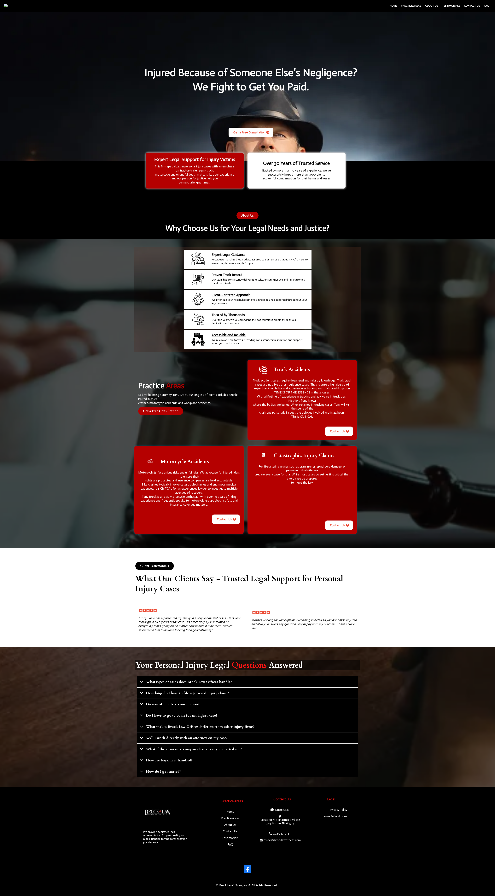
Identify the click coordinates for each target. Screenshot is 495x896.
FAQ (486, 5)
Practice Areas (411, 5)
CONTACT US (472, 5)
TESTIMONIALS (451, 5)
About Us (431, 5)
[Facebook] (247, 869)
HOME (393, 5)
